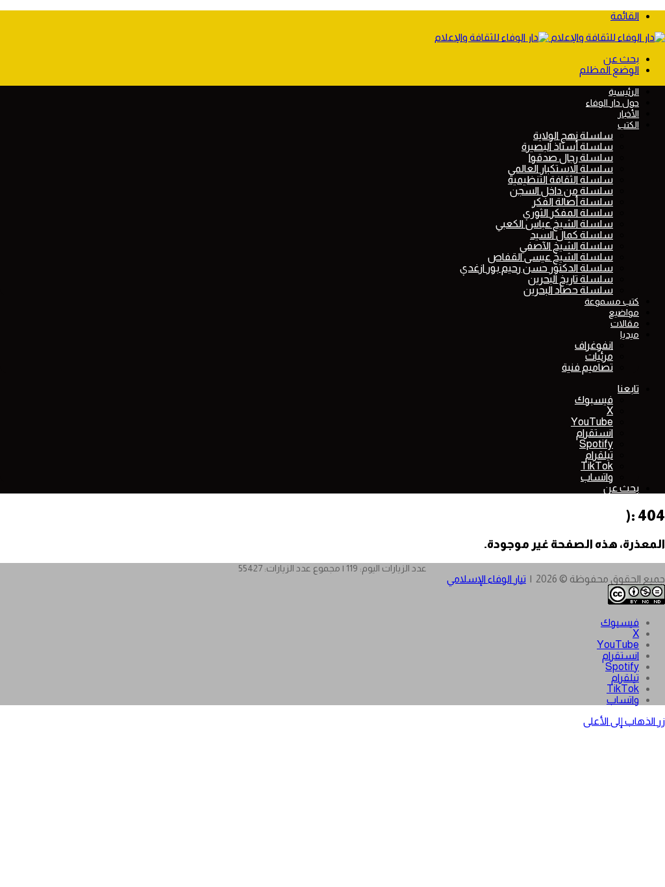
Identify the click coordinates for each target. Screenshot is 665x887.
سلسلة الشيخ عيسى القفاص (550, 256)
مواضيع (624, 312)
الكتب (628, 124)
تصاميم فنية (587, 367)
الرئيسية (624, 91)
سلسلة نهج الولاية (573, 135)
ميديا (629, 334)
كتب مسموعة (611, 301)
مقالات (624, 323)
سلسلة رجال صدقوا (571, 157)
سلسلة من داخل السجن (561, 190)
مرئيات (599, 356)
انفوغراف (594, 345)
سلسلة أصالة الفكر (572, 201)
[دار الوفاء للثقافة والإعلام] (549, 37)
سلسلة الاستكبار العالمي (560, 168)
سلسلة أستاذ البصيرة (567, 146)
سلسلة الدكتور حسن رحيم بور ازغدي (536, 267)
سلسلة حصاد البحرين (568, 289)
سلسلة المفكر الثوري (568, 212)
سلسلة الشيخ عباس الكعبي (554, 223)
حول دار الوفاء (612, 102)
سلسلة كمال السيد (571, 234)
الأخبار (628, 113)
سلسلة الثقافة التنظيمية (560, 179)
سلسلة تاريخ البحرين (570, 278)
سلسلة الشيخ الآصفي (566, 245)
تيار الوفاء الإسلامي (486, 578)
